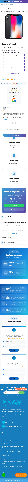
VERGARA (5, 459)
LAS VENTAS (6, 443)
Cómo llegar (13, 350)
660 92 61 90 (6, 455)
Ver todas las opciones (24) (14, 73)
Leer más (5, 119)
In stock (4, 237)
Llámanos (15, 209)
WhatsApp (15, 205)
